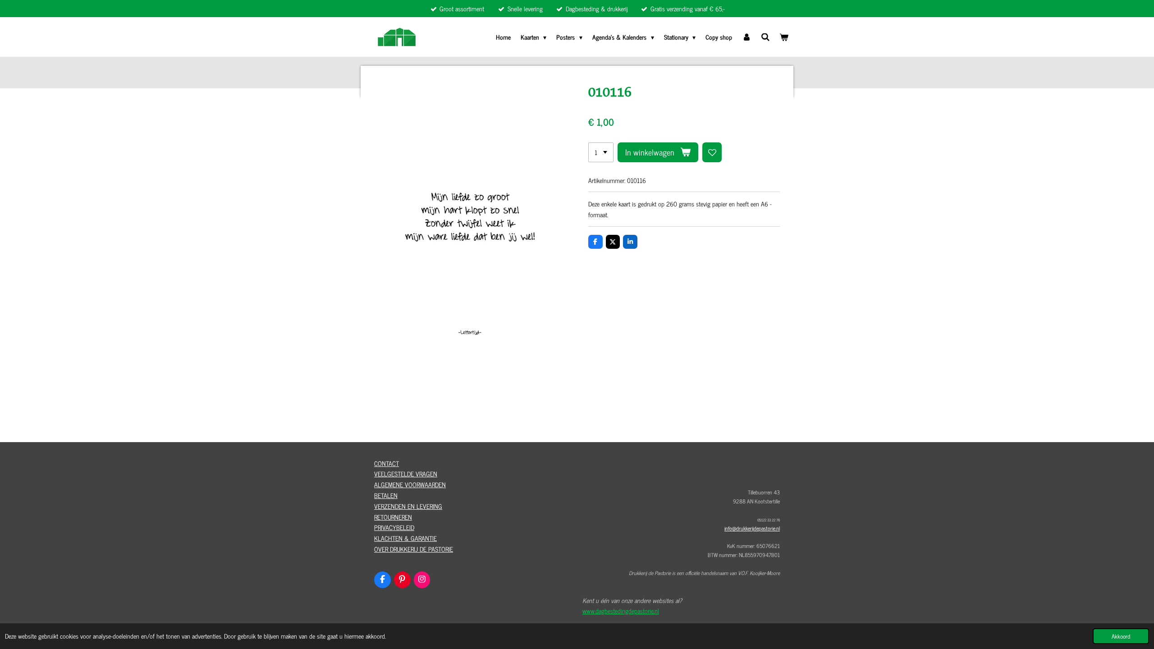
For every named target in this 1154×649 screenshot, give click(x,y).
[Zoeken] (765, 37)
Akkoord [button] (1121, 636)
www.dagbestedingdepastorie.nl (620, 610)
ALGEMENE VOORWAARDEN (410, 484)
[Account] (746, 37)
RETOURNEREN (393, 517)
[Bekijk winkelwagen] (783, 37)
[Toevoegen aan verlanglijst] (712, 152)
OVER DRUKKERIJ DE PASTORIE (413, 549)
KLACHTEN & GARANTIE (405, 538)
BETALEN (386, 495)
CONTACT (386, 463)
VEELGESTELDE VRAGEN (405, 473)
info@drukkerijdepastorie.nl (752, 528)
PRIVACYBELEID (394, 527)
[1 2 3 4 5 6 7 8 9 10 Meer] (601, 152)
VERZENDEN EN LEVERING (408, 506)
